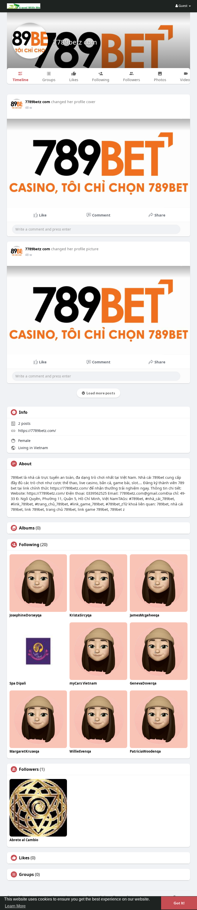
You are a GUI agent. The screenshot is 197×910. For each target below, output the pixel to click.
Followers (29, 769)
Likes (24, 858)
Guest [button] (183, 5)
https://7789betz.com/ (37, 430)
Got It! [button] (179, 903)
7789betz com (75, 42)
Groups (26, 874)
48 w (28, 107)
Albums (27, 528)
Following (29, 545)
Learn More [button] (15, 906)
